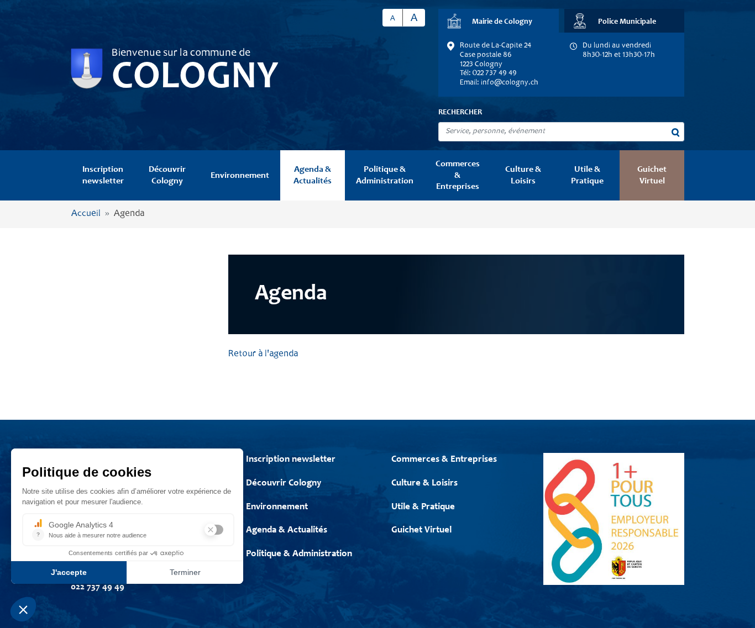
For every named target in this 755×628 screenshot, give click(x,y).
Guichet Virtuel (652, 175)
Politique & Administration (384, 175)
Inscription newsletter (103, 175)
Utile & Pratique (587, 175)
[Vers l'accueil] (87, 68)
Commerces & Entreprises (458, 175)
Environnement (240, 175)
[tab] (498, 21)
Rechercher (460, 113)
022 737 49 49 (97, 587)
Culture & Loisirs (523, 175)
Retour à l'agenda (263, 354)
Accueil (86, 214)
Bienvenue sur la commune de (181, 53)
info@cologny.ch (509, 83)
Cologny (195, 78)
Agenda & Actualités (312, 175)
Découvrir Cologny (167, 175)
